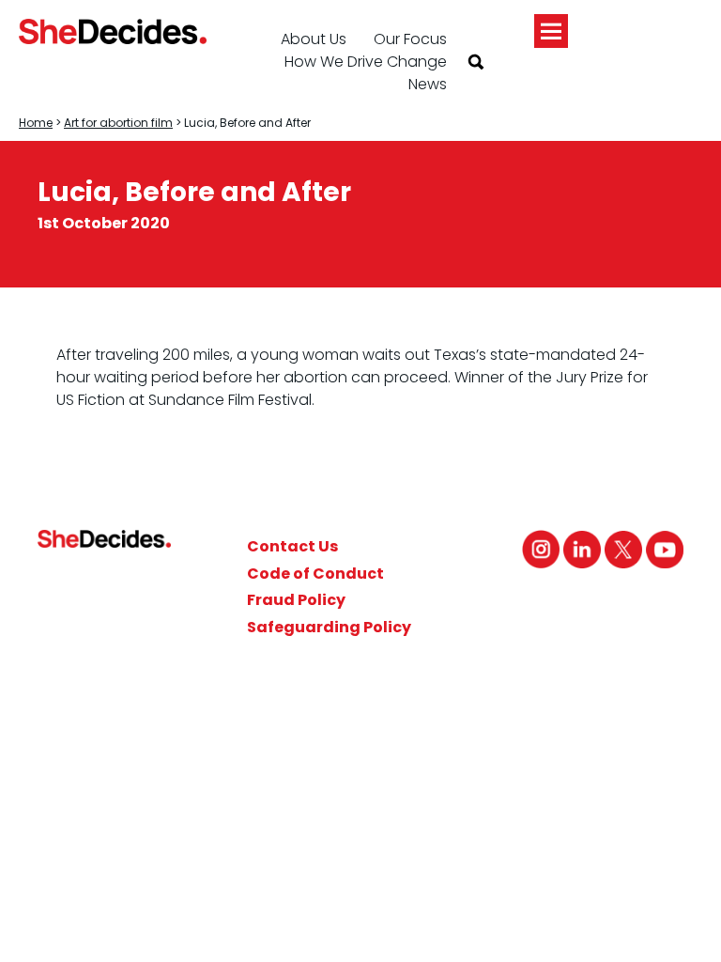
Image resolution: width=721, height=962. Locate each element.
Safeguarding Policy (329, 627)
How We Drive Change (365, 61)
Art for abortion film (118, 123)
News (427, 84)
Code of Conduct (315, 573)
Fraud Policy (296, 600)
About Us (313, 39)
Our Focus (410, 39)
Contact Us (292, 546)
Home (36, 123)
